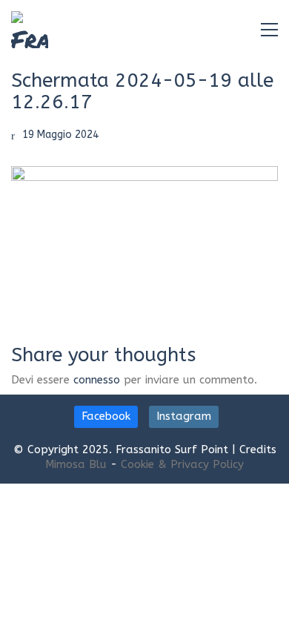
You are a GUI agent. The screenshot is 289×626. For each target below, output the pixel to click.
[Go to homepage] (29, 29)
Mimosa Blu (76, 464)
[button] (269, 29)
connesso (96, 379)
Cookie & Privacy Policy (182, 464)
